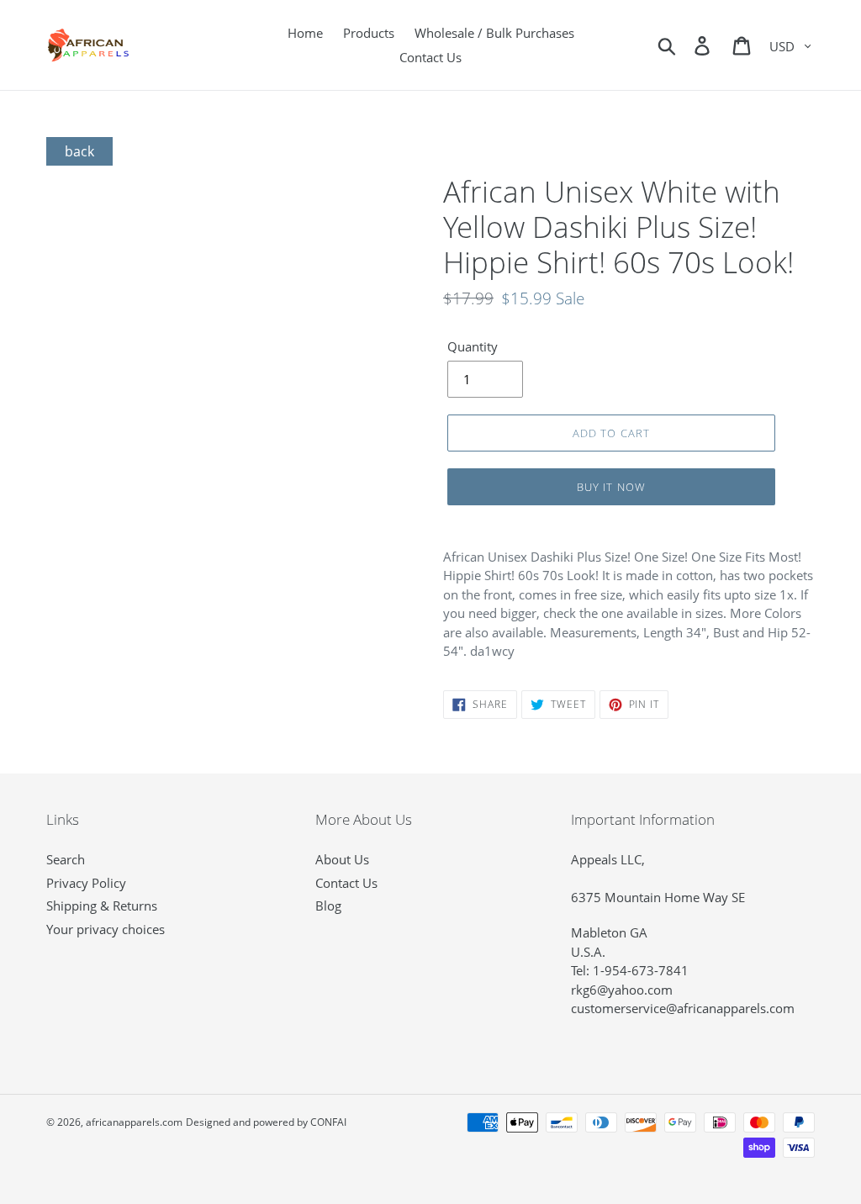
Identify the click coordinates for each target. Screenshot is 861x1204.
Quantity (472, 346)
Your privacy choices (105, 929)
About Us (342, 859)
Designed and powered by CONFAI (266, 1122)
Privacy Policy (86, 882)
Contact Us (346, 882)
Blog (328, 905)
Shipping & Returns (101, 905)
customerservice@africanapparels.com (683, 1008)
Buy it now (611, 486)
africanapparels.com (134, 1122)
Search (65, 859)
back (79, 151)
